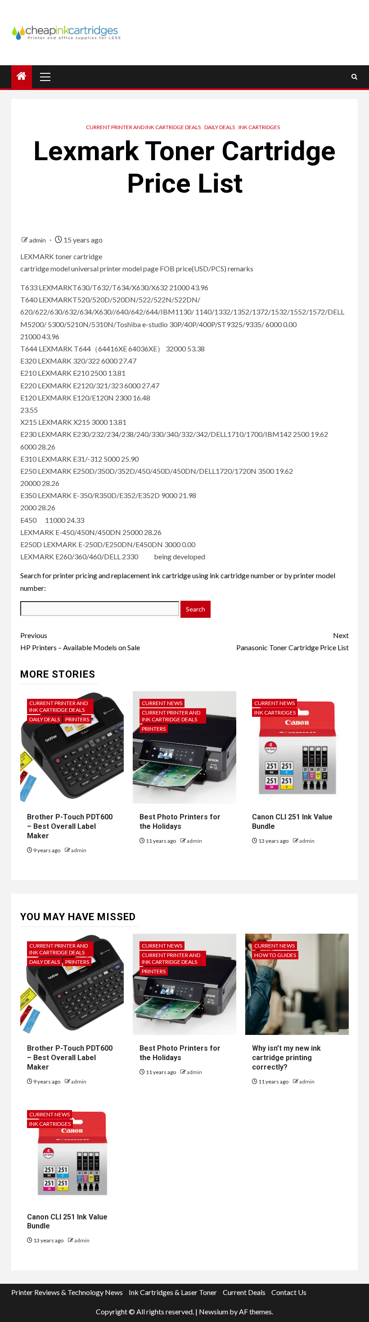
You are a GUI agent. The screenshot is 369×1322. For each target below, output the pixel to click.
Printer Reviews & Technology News (67, 1292)
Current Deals (244, 1292)
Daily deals (219, 127)
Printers (77, 719)
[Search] (354, 76)
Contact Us (288, 1292)
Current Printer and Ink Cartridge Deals (143, 127)
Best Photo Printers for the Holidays (180, 822)
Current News (162, 703)
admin (38, 240)
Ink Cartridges (259, 127)
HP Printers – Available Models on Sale (80, 641)
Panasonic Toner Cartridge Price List (292, 641)
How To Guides (275, 955)
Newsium (213, 1311)
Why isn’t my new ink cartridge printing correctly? (286, 1057)
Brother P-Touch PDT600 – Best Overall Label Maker (69, 826)
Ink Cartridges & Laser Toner (173, 1292)
